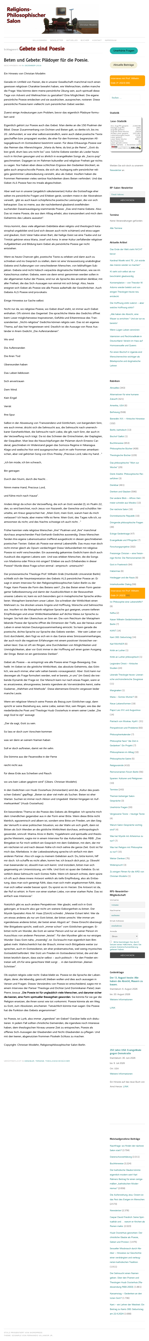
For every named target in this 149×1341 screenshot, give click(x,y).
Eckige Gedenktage (120, 533)
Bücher (85, 40)
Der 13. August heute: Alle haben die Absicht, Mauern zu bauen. (126, 981)
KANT (113, 630)
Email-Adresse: (117, 921)
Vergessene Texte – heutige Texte (127, 814)
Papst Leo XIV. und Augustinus (125, 710)
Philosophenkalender (120, 734)
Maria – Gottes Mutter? (122, 697)
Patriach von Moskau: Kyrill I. (124, 721)
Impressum (111, 40)
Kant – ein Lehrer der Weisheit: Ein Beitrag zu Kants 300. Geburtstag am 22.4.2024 (127, 1309)
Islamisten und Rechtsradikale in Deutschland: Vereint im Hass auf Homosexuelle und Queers (126, 341)
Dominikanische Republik (122, 516)
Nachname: (115, 910)
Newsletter (56, 40)
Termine (40, 1061)
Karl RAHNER (117, 644)
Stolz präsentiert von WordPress (23, 1333)
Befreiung (115, 412)
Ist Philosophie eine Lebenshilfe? (126, 602)
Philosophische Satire (120, 758)
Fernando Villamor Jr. (40, 1335)
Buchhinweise (117, 443)
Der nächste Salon (119, 509)
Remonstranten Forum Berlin (124, 772)
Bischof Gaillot (117, 436)
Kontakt (97, 40)
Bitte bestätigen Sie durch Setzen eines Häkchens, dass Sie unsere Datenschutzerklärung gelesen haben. (125, 946)
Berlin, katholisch (118, 430)
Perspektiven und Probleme (124, 728)
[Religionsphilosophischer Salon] (51, 33)
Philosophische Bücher (121, 448)
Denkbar (29, 1061)
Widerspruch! (116, 865)
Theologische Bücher (57, 1061)
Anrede (113, 931)
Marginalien (115, 690)
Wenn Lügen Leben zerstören (125, 330)
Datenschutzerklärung (121, 1157)
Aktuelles (72, 40)
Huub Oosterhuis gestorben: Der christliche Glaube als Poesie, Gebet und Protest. (126, 1237)
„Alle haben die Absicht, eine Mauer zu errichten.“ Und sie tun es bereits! (127, 319)
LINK (113, 1008)
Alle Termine (116, 228)
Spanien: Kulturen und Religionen (126, 778)
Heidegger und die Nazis (122, 577)
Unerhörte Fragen (123, 50)
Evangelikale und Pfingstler (123, 540)
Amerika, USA (117, 405)
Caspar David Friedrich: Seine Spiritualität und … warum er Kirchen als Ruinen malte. (127, 1222)
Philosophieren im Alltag (122, 752)
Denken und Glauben (120, 491)
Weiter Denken (117, 858)
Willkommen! (40, 40)
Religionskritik (117, 765)
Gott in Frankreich (119, 564)
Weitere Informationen (121, 999)
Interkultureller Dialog (120, 584)
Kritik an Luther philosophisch (124, 657)
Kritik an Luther (117, 650)
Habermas (115, 571)
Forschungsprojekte (120, 546)
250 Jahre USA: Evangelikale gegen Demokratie (125, 1051)
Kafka (113, 613)
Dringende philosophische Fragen (126, 522)
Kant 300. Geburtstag (120, 637)
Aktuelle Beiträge (123, 65)
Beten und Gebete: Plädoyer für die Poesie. (46, 60)
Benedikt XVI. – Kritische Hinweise (127, 418)
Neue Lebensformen (120, 703)
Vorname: (114, 900)
